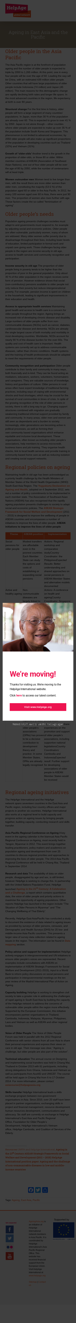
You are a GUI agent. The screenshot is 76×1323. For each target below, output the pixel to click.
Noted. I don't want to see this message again (38, 724)
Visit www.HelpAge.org (38, 707)
